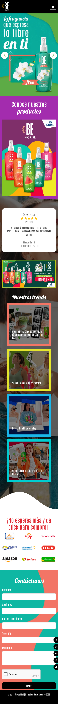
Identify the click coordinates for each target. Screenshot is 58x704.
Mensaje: (7, 648)
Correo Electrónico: (12, 619)
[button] (4, 55)
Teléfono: (7, 633)
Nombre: (6, 590)
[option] (29, 54)
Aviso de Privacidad (16, 694)
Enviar (29, 685)
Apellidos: (7, 604)
